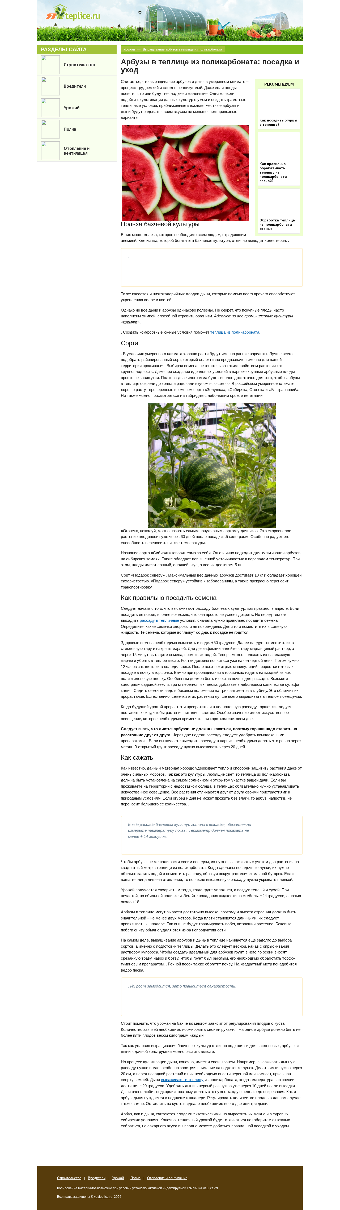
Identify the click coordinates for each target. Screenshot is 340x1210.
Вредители (96, 1178)
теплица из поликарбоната (234, 332)
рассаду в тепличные (159, 620)
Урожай (129, 49)
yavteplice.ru (103, 1197)
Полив (135, 1178)
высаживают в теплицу (182, 1079)
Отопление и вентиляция (167, 1178)
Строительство (69, 1178)
